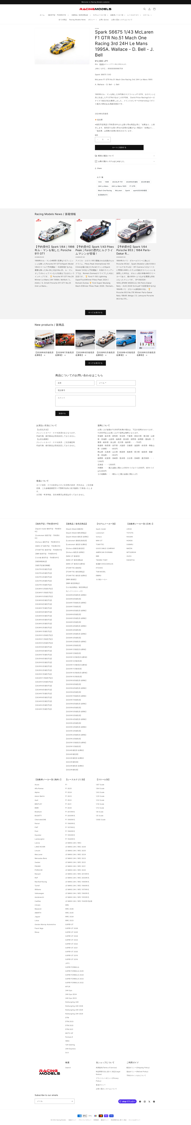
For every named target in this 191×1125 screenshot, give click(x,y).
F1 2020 (68, 808)
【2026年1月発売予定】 (44, 631)
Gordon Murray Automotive (45, 924)
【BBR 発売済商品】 (72, 583)
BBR (97, 556)
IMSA (67, 1041)
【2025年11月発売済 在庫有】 (76, 665)
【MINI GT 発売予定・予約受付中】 (48, 546)
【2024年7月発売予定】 (44, 693)
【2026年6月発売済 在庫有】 (84, 353)
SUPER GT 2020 (71, 951)
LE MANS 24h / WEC (73, 843)
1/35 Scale (100, 796)
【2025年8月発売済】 (73, 692)
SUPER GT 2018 (71, 959)
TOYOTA (130, 533)
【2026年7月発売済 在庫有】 (64, 353)
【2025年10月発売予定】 (44, 643)
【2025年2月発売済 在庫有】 (76, 735)
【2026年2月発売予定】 (44, 627)
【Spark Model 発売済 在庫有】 (77, 537)
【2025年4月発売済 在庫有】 (76, 719)
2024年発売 (145, 182)
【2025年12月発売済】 (73, 661)
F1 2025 (68, 788)
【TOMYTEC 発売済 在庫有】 (76, 575)
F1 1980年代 (70, 823)
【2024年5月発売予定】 (44, 701)
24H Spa (68, 990)
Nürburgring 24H (72, 1002)
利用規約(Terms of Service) (106, 1067)
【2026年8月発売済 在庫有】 (44, 353)
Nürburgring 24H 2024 (74, 1014)
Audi (36, 800)
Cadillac (38, 901)
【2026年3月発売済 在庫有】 (146, 353)
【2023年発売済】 (72, 762)
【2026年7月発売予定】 (44, 608)
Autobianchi (39, 897)
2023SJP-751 (117, 182)
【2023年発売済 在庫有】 (74, 758)
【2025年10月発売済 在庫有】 (76, 672)
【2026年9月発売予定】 (44, 600)
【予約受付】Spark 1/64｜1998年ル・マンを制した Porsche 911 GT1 (54, 250)
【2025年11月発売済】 (73, 669)
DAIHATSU (131, 560)
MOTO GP (69, 1033)
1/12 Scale (100, 808)
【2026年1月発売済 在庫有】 (76, 649)
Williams (38, 889)
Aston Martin (40, 796)
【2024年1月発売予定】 (44, 709)
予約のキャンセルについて (136, 1075)
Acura (37, 785)
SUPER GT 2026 (71, 928)
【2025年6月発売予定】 (44, 658)
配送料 (102, 64)
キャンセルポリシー (134, 1120)
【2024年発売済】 (72, 754)
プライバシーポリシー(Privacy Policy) (107, 1079)
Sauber (37, 862)
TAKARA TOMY (102, 560)
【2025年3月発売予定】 (44, 666)
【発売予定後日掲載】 (43, 565)
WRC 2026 (69, 909)
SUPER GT (69, 924)
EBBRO (98, 575)
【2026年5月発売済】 (73, 622)
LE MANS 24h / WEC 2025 (75, 851)
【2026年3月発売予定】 (44, 623)
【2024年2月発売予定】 (44, 705)
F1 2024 (68, 792)
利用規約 (96, 1120)
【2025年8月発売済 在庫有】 (76, 688)
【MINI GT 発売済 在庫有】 (75, 564)
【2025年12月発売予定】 (44, 635)
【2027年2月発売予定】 (44, 581)
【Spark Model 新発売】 (74, 529)
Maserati (38, 909)
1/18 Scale (100, 804)
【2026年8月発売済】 (73, 599)
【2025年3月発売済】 (73, 731)
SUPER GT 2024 (71, 936)
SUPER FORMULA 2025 (74, 971)
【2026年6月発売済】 (73, 614)
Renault (38, 874)
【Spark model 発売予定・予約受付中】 (48, 530)
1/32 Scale (100, 800)
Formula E (69, 1037)
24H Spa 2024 (71, 994)
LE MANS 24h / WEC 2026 (75, 847)
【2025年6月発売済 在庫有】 (76, 704)
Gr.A (67, 1052)
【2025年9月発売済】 (73, 684)
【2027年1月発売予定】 (43, 585)
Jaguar (37, 917)
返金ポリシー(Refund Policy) (137, 1071)
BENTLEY (38, 804)
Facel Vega (39, 928)
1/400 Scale (100, 819)
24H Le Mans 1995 (119, 186)
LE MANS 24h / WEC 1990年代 (77, 882)
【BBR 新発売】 (71, 579)
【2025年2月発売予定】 (44, 670)
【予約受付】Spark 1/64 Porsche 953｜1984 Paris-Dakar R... (133, 250)
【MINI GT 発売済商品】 (74, 560)
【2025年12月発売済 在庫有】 (76, 657)
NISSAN (130, 537)
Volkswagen (39, 893)
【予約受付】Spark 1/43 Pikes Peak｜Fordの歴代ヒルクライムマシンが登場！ (94, 250)
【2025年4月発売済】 (73, 723)
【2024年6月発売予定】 (44, 697)
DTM (67, 1018)
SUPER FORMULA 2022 (74, 983)
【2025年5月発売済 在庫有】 (76, 711)
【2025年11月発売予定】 (44, 639)
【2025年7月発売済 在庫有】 (76, 696)
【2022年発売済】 (72, 770)
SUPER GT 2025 (71, 932)
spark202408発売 (140, 190)
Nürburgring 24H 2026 (74, 1006)
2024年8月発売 (132, 182)
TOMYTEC (100, 544)
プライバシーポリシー (85, 1120)
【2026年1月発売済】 (73, 653)
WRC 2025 (69, 913)
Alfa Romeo (39, 788)
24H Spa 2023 (71, 998)
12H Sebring (70, 1045)
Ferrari (37, 823)
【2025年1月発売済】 (73, 746)
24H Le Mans (103, 186)
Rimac (37, 932)
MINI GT (99, 540)
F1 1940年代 (70, 839)
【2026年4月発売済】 (73, 630)
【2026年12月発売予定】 (44, 588)
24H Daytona (70, 1049)
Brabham (38, 812)
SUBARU (130, 544)
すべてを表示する (95, 312)
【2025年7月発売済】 (73, 700)
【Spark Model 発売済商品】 (76, 533)
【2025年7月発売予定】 (44, 654)
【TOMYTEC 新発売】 (73, 568)
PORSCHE (38, 870)
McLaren (118, 190)
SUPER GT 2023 (71, 940)
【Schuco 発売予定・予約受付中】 (47, 542)
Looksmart (100, 533)
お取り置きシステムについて (106, 1089)
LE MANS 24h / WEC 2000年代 (77, 878)
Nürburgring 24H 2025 (74, 1010)
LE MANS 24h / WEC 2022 (75, 862)
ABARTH (38, 913)
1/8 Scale (99, 812)
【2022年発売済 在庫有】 (74, 766)
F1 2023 (68, 796)
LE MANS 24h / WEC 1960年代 (77, 893)
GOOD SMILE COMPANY (105, 548)
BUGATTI (38, 816)
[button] (58, 15)
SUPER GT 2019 (71, 955)
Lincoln (37, 851)
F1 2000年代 (70, 816)
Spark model (101, 529)
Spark (127, 190)
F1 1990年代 (70, 819)
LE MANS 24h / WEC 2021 (75, 866)
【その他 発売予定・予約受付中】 (47, 557)
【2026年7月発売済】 (73, 606)
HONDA (130, 540)
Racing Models (61, 1120)
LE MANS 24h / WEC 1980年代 (77, 885)
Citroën (37, 905)
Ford (36, 831)
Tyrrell (37, 885)
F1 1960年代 (70, 831)
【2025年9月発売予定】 (44, 647)
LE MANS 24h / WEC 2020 (75, 870)
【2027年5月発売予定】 (44, 569)
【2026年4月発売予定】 (44, 620)
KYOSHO (99, 568)
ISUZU (129, 556)
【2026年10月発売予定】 (44, 596)
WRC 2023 (69, 920)
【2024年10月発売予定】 (44, 682)
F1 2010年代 (70, 812)
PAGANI (38, 866)
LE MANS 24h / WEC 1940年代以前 (78, 901)
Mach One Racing (105, 190)
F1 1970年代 (70, 827)
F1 (66, 785)
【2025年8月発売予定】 (44, 651)
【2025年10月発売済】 (74, 676)
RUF (36, 878)
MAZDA (129, 548)
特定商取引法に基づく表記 (118, 1120)
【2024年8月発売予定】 (44, 689)
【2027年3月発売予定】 (44, 577)
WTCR (67, 986)
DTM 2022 (69, 1025)
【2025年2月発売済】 (73, 738)
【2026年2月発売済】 (73, 645)
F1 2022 (68, 800)
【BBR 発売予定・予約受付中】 (46, 554)
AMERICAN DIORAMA (104, 552)
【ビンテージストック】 (74, 591)
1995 (107, 182)
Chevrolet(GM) (40, 819)
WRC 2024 (69, 917)
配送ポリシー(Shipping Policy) (138, 1067)
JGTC (67, 963)
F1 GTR (132, 186)
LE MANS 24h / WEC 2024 (75, 854)
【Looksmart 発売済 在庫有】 (76, 544)
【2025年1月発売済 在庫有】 (76, 742)
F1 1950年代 (70, 835)
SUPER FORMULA (72, 967)
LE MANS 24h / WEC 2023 (75, 858)
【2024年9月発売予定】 (44, 686)
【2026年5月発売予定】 (44, 616)
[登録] (72, 1101)
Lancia (37, 843)
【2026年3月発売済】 (73, 637)
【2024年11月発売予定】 (44, 678)
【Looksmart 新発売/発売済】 (76, 540)
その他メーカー (101, 579)
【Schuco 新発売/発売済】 (75, 548)
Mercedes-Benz (41, 858)
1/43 (100, 182)
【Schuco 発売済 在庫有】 (75, 552)
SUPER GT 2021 (71, 948)
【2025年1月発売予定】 (44, 674)
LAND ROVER (40, 847)
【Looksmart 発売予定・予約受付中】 (47, 536)
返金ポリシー (101, 1085)
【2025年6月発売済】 (73, 707)
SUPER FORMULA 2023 (74, 979)
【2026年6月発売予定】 (44, 612)
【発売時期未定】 (41, 561)
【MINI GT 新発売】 (72, 556)
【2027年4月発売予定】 (44, 573)
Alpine (37, 792)
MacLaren (38, 854)
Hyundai (38, 835)
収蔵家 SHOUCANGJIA (104, 564)
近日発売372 (102, 195)
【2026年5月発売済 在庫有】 (105, 353)
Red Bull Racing (41, 882)
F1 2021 (68, 804)
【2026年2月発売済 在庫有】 (76, 641)
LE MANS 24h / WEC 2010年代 (77, 874)
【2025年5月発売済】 (73, 715)
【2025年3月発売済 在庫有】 (76, 727)
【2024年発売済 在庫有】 (74, 750)
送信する (62, 413)
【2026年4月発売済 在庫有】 (125, 353)
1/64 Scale (100, 788)
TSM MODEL (101, 571)
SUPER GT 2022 (71, 944)
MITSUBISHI (131, 552)
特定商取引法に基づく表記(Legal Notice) (108, 1072)
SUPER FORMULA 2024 (74, 975)
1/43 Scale (100, 792)
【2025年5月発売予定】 (44, 662)
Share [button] (99, 168)
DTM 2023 (69, 1021)
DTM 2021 (69, 1029)
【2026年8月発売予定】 (44, 604)
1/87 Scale (100, 785)
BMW (37, 808)
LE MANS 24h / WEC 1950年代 (77, 897)
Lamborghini (39, 839)
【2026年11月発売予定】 (44, 592)
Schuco (99, 537)
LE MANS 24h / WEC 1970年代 (77, 889)
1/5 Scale (99, 816)
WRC (67, 905)
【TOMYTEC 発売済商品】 (75, 571)
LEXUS (129, 529)
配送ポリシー (105, 1120)
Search (68, 1067)
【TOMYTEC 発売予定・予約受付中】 (49, 550)
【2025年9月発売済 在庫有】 (76, 680)
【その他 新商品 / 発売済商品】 (76, 587)
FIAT (36, 827)
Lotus (37, 920)
